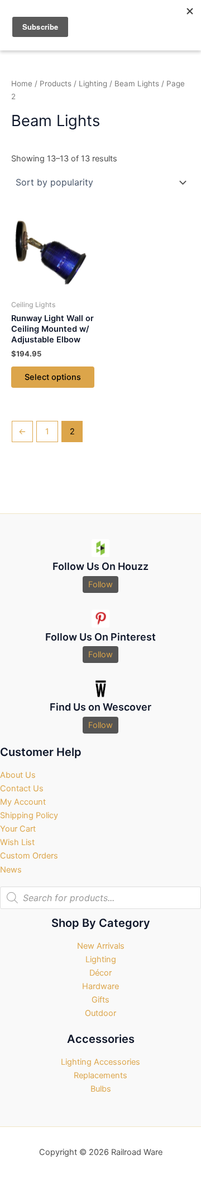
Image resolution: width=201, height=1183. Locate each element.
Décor (100, 973)
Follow (100, 584)
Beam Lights (136, 83)
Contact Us (22, 788)
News (11, 870)
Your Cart (18, 829)
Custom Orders (29, 856)
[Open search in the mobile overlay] (100, 898)
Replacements (100, 1075)
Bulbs (100, 1089)
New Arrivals (101, 946)
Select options (53, 377)
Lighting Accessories (100, 1062)
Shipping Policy (29, 815)
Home (21, 83)
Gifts (100, 1000)
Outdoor (100, 1013)
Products (55, 83)
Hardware (100, 986)
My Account (23, 802)
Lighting (93, 83)
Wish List (17, 842)
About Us (18, 775)
